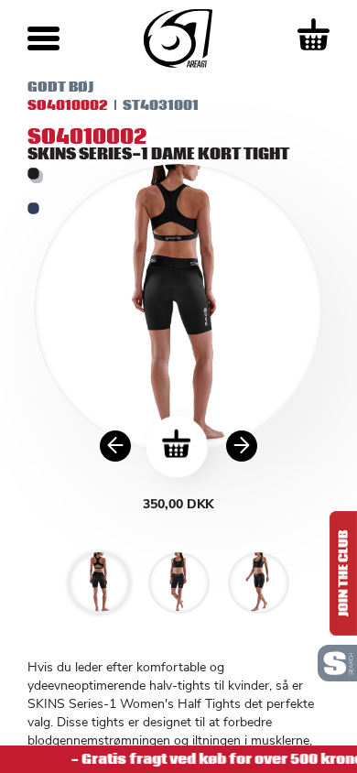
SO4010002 (67, 105)
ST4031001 (161, 105)
